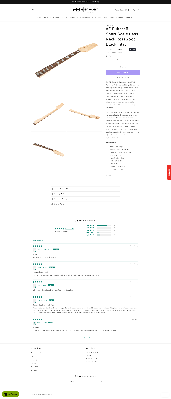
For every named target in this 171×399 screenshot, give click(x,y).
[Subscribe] (101, 381)
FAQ (32, 356)
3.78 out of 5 (69, 229)
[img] (37, 246)
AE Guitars (38, 394)
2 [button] (84, 338)
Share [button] (109, 175)
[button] (33, 10)
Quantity (108, 56)
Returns (33, 363)
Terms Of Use (35, 367)
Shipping (108, 52)
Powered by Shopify (47, 394)
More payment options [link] (123, 77)
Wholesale (34, 370)
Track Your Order (36, 353)
